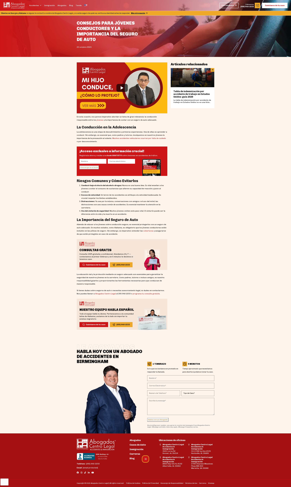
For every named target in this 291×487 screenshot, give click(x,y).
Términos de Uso (191, 483)
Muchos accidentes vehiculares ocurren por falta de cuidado (139, 138)
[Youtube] (93, 472)
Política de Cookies (133, 483)
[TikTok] (85, 472)
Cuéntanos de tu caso (275, 5)
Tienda (79, 5)
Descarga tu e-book (89, 167)
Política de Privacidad (150, 483)
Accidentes (34, 5)
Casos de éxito (138, 444)
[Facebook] (78, 472)
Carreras (135, 454)
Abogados (62, 5)
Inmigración (49, 5)
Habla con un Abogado (158, 420)
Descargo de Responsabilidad (172, 483)
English (85, 5)
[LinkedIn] (89, 472)
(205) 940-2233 (88, 464)
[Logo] (14, 5)
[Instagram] (81, 472)
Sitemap (211, 483)
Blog (71, 5)
